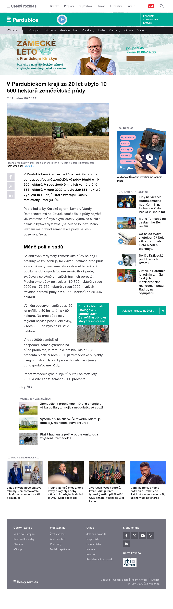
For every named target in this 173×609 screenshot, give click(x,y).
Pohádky (125, 149)
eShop (18, 549)
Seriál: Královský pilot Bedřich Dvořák (151, 259)
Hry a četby (126, 137)
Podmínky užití (139, 579)
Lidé (101, 30)
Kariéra (90, 549)
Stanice (101, 6)
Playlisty (88, 30)
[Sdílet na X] (11, 186)
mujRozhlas (85, 6)
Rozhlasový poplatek (99, 559)
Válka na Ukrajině (24, 534)
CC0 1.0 (29, 166)
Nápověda (92, 539)
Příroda (12, 30)
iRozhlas (54, 6)
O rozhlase (116, 6)
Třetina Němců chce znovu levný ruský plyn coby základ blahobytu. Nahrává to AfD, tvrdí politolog (65, 492)
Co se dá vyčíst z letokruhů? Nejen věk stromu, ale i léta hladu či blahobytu (152, 241)
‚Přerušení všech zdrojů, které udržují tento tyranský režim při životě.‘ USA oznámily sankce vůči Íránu (106, 494)
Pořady (50, 30)
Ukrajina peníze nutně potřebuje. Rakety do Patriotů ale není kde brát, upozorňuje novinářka (147, 492)
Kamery (147, 23)
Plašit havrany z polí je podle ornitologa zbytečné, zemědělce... (69, 436)
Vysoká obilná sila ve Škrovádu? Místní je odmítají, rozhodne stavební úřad (70, 421)
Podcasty (56, 544)
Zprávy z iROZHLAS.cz (23, 457)
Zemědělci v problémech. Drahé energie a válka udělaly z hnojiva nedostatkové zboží (71, 405)
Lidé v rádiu (93, 544)
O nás (128, 30)
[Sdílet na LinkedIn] (11, 195)
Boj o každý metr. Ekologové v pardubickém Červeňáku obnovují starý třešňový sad (92, 313)
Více (142, 30)
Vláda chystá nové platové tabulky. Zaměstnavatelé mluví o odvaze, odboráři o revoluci (24, 492)
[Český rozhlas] (21, 6)
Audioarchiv (150, 19)
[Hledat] (161, 6)
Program (69, 6)
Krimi (123, 143)
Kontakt (91, 554)
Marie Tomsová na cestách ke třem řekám (152, 222)
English (155, 579)
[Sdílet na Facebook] (11, 177)
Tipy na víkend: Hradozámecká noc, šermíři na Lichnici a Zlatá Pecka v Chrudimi (152, 204)
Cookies (105, 579)
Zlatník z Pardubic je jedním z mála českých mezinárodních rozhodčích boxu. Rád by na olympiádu (152, 282)
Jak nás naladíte (96, 534)
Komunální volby (24, 539)
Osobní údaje (120, 579)
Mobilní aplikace (60, 549)
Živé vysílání (126, 162)
